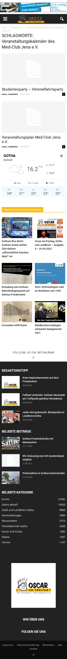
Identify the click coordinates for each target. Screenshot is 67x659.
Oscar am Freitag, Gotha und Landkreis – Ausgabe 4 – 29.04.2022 (49, 245)
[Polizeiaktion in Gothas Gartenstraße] (11, 477)
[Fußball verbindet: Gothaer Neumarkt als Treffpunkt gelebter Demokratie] (11, 399)
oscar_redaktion (10, 94)
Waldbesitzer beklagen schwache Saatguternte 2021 (48, 329)
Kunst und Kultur (12, 531)
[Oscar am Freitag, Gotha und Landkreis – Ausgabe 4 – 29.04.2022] (50, 227)
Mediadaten (48, 644)
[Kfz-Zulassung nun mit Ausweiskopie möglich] (11, 460)
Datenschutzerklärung (28, 644)
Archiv (5, 499)
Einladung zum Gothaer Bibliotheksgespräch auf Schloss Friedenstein (15, 291)
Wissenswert (9, 520)
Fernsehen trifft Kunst (14, 325)
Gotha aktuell (10, 504)
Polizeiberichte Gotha (14, 526)
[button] (62, 19)
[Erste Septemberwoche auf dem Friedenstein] (11, 382)
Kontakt (33, 648)
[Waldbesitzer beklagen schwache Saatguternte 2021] (50, 311)
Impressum (8, 644)
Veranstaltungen (12, 515)
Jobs (60, 644)
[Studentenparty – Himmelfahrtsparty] (33, 69)
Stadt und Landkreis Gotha (18, 510)
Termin (6, 542)
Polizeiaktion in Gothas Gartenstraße (44, 473)
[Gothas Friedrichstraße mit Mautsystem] (11, 443)
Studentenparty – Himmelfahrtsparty (32, 89)
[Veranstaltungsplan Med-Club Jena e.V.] (33, 117)
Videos (6, 537)
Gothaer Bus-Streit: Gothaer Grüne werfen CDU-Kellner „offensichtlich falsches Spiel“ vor (15, 249)
